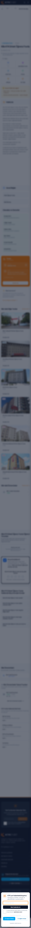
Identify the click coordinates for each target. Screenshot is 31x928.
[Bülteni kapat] (27, 895)
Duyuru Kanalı (10, 918)
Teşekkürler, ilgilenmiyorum (15, 923)
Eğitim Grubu (22, 918)
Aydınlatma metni (18, 912)
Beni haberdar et (15, 907)
